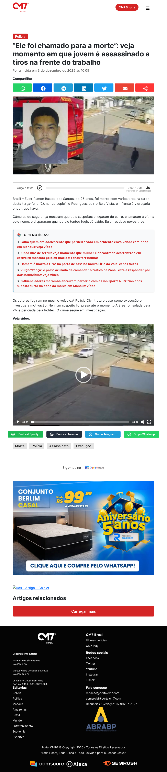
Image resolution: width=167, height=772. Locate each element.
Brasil (16, 715)
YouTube (91, 669)
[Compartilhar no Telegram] (63, 87)
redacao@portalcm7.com (102, 693)
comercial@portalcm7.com (103, 698)
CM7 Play (92, 645)
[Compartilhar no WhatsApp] (22, 87)
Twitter (90, 663)
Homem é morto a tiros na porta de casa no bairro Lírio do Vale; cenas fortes (79, 264)
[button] (83, 375)
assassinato (59, 446)
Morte (19, 446)
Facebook (92, 658)
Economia (19, 731)
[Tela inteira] (149, 422)
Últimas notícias (96, 640)
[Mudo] (143, 422)
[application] (83, 375)
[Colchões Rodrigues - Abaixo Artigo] (83, 528)
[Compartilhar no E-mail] (124, 87)
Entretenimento (23, 726)
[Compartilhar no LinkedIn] (83, 87)
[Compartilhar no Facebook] (42, 87)
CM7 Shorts (127, 7)
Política (17, 698)
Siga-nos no (72, 467)
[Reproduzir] (18, 422)
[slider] (80, 422)
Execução (83, 446)
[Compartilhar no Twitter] (103, 87)
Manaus (18, 704)
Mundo (17, 720)
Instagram (92, 674)
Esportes (18, 737)
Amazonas (19, 709)
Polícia (20, 36)
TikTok (90, 680)
